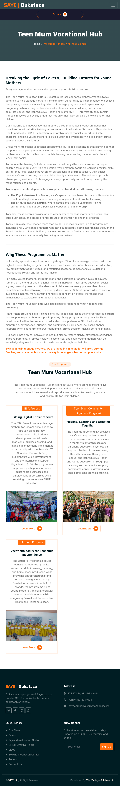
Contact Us (15, 764)
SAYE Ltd (13, 780)
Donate (57, 14)
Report (13, 759)
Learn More (29, 528)
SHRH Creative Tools (21, 744)
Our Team (14, 730)
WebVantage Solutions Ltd (100, 780)
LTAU (12, 749)
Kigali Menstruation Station (24, 740)
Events (13, 735)
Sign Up (106, 746)
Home (36, 43)
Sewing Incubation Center (24, 754)
